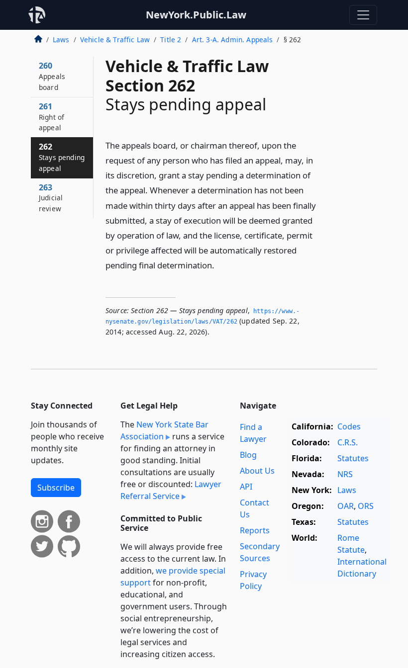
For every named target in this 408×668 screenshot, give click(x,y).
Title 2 (170, 39)
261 (51, 117)
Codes (349, 426)
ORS (366, 506)
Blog (248, 454)
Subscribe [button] (56, 487)
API (246, 486)
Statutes (353, 458)
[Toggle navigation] (363, 15)
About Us (257, 470)
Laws (61, 39)
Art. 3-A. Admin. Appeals (232, 39)
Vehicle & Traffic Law (115, 39)
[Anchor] (220, 264)
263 (51, 198)
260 (52, 76)
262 (62, 157)
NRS (345, 474)
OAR (345, 506)
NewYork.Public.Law (196, 14)
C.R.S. (347, 442)
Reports (255, 530)
